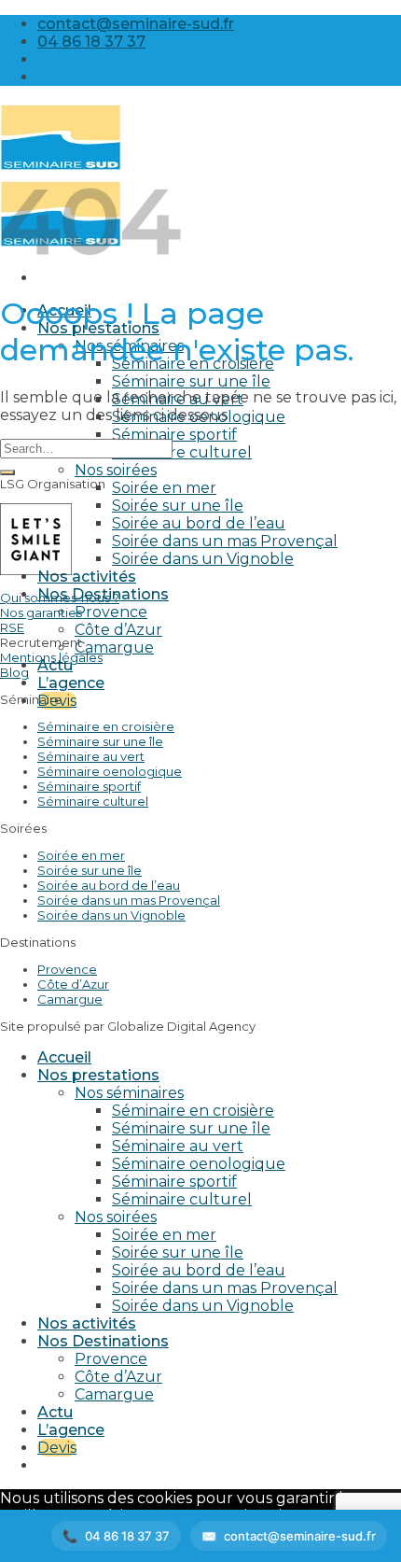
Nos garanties (41, 612)
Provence (111, 612)
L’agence (70, 683)
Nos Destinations (103, 1341)
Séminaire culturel (182, 452)
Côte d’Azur (118, 630)
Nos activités (86, 576)
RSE (12, 627)
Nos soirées (116, 470)
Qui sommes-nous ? (59, 597)
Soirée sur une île (177, 505)
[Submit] (7, 472)
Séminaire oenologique (109, 771)
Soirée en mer (164, 488)
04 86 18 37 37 (127, 1535)
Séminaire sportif (174, 434)
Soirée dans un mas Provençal (225, 541)
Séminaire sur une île (191, 381)
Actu (55, 665)
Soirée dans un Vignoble (203, 559)
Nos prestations (98, 1075)
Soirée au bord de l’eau (198, 523)
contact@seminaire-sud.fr (300, 1535)
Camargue (114, 647)
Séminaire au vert (91, 756)
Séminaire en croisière (105, 726)
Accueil (64, 1057)
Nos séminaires (129, 1093)
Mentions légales (51, 657)
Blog (14, 672)
